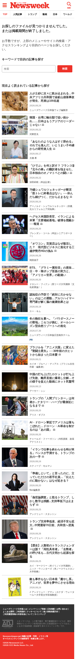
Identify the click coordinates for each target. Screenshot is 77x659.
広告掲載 (51, 609)
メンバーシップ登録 (37, 609)
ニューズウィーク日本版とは (15, 609)
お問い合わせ (62, 609)
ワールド (67, 14)
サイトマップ (40, 614)
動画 (45, 14)
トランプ (32, 14)
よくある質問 (8, 612)
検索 (64, 68)
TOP (5, 14)
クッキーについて (34, 612)
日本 (55, 14)
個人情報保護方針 (50, 612)
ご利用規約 (20, 612)
